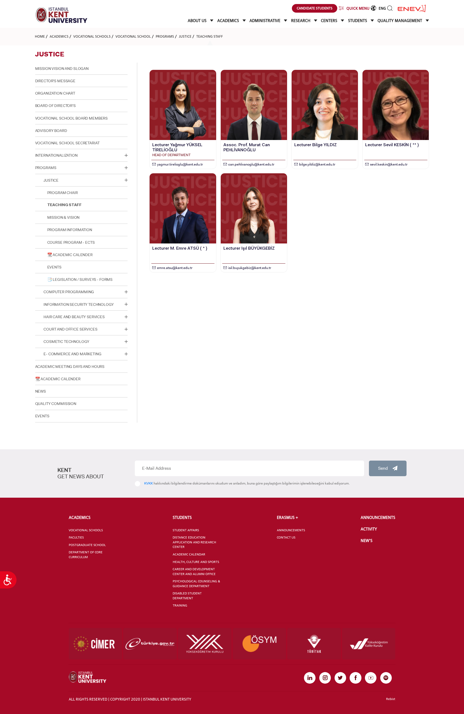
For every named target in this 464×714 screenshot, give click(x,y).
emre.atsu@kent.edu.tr (175, 268)
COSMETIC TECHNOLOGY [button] (66, 341)
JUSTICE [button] (51, 180)
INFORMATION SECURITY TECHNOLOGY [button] (79, 304)
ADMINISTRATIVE (265, 20)
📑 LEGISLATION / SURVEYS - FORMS (80, 279)
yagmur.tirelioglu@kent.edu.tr (180, 164)
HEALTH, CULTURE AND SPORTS (196, 562)
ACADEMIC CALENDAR (189, 554)
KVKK (148, 483)
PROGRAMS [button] (45, 167)
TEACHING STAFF (209, 36)
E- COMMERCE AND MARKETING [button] (72, 354)
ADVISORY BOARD (51, 130)
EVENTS (54, 267)
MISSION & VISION (63, 217)
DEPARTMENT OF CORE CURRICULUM (86, 554)
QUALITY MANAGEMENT (400, 20)
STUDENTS (358, 20)
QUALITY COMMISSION (55, 403)
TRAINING (180, 605)
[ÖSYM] (259, 643)
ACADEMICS (228, 20)
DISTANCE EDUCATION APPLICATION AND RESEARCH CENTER (194, 542)
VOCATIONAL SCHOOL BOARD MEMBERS (71, 118)
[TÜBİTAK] (314, 643)
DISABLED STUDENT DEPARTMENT (187, 595)
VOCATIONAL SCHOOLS (92, 36)
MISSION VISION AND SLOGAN (62, 68)
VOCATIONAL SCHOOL (133, 36)
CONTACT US (286, 537)
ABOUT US (198, 20)
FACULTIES (76, 537)
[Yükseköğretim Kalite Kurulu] (369, 643)
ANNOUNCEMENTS (291, 530)
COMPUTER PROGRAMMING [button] (69, 292)
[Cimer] (95, 643)
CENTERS (329, 20)
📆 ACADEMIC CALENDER (70, 254)
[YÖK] (204, 643)
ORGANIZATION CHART (55, 93)
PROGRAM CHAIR (62, 192)
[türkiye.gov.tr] (150, 643)
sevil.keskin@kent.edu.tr (389, 164)
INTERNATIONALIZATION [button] (56, 155)
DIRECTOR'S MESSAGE (55, 81)
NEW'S (366, 540)
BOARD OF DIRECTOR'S (55, 105)
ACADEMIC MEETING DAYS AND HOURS (70, 366)
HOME (40, 36)
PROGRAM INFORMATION (69, 229)
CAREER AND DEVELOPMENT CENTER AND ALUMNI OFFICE (194, 571)
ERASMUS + (287, 517)
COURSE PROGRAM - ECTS (71, 242)
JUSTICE (185, 36)
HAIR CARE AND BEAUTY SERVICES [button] (74, 317)
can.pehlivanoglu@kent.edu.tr (251, 164)
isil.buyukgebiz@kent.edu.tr (249, 268)
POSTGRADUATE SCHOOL (87, 545)
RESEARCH (301, 20)
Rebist (390, 699)
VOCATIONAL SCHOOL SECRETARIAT (67, 143)
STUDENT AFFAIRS (186, 530)
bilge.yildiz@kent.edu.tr (317, 164)
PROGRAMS (165, 36)
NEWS (40, 391)
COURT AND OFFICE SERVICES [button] (70, 329)
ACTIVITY (369, 529)
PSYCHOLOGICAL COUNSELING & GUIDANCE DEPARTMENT (196, 583)
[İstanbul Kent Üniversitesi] (61, 15)
